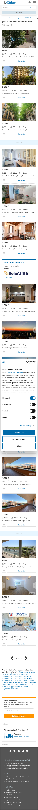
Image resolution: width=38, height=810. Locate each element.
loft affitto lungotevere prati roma (15, 688)
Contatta (21, 61)
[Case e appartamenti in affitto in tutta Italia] (9, 2)
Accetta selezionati (19, 439)
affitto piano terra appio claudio (18, 686)
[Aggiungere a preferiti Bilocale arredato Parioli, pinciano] (4, 216)
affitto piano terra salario (20, 684)
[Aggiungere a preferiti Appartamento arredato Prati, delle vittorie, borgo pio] (4, 607)
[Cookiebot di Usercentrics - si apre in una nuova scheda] (27, 362)
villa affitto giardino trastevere (17, 674)
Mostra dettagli (26, 426)
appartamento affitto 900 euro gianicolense (17, 678)
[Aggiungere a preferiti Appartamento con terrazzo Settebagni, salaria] (4, 488)
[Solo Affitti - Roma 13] (16, 274)
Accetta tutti (19, 432)
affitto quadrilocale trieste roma (18, 681)
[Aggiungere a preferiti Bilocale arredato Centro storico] (4, 253)
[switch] (33, 404)
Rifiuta (19, 446)
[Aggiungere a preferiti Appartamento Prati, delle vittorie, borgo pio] (4, 452)
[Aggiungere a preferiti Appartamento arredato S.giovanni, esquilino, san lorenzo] (4, 134)
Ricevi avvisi (20, 716)
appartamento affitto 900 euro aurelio (15, 680)
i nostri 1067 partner (15, 373)
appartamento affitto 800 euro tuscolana (16, 676)
